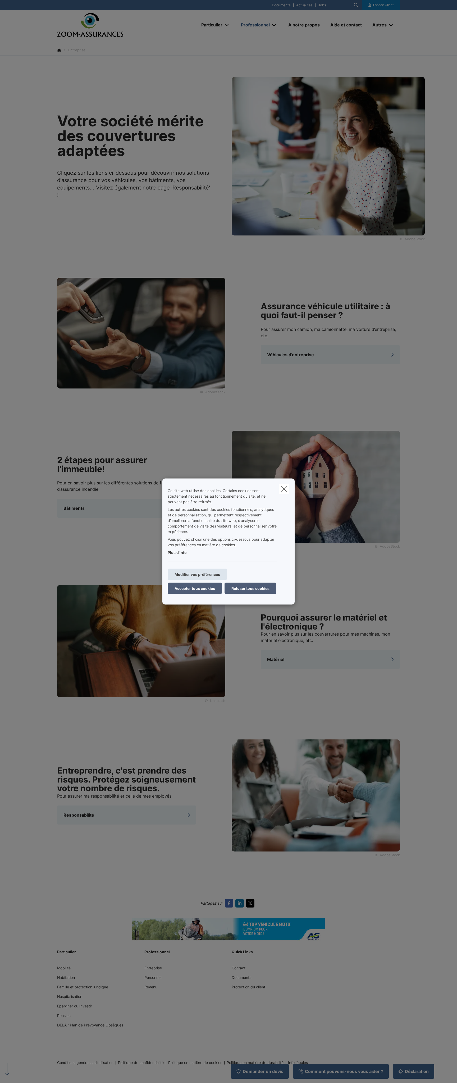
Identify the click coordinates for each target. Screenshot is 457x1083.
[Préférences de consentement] (21, 1073)
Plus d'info (177, 552)
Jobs (322, 5)
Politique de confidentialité (141, 1063)
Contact (238, 968)
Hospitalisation (69, 996)
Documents (281, 5)
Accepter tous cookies (195, 588)
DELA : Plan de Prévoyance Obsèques (90, 1025)
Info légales (298, 1063)
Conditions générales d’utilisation (85, 1063)
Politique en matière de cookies (195, 1063)
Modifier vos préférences (197, 574)
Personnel (152, 977)
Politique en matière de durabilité (255, 1063)
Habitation (66, 977)
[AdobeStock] (141, 332)
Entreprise (153, 968)
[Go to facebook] (230, 903)
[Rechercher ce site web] (356, 5)
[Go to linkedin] (240, 903)
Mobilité (64, 968)
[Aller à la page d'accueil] (110, 25)
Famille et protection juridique (82, 987)
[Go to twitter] (251, 903)
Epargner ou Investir (74, 1006)
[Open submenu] (227, 25)
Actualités (304, 5)
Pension (64, 1015)
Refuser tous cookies (250, 588)
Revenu (150, 987)
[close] (284, 489)
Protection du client (248, 987)
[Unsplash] (141, 640)
